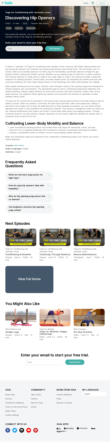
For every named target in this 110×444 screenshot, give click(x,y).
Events (34, 407)
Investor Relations (64, 395)
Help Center (36, 395)
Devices (8, 399)
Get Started (54, 49)
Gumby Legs (12, 332)
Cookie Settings (12, 415)
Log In (102, 3)
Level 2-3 (18, 335)
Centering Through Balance (55, 254)
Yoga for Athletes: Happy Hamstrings (53, 332)
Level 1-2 (52, 257)
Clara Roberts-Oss (13, 329)
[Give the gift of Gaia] (93, 3)
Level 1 (89, 257)
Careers (34, 399)
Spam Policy (10, 411)
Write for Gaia (37, 403)
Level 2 (17, 257)
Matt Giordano (80, 329)
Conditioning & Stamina (18, 254)
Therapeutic (79, 257)
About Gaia (10, 395)
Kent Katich (44, 23)
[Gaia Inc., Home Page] (8, 2)
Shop (59, 399)
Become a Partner (64, 403)
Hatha (42, 337)
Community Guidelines (14, 403)
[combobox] (94, 394)
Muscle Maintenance (85, 254)
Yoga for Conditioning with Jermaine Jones (28, 12)
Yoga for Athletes (47, 329)
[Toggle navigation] (2, 3)
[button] (29, 176)
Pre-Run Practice (83, 332)
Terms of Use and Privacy (16, 407)
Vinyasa (8, 257)
